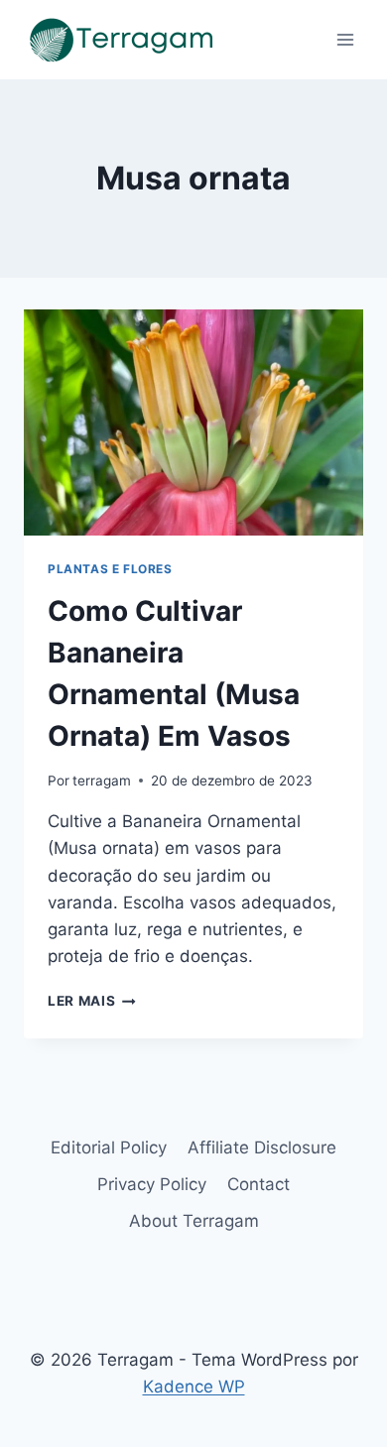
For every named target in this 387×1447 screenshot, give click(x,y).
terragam (101, 780)
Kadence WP (194, 1386)
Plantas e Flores (110, 568)
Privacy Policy (151, 1184)
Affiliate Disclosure (262, 1147)
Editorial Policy (109, 1147)
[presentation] (193, 422)
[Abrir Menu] (344, 39)
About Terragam (194, 1221)
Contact (258, 1184)
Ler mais (92, 1001)
